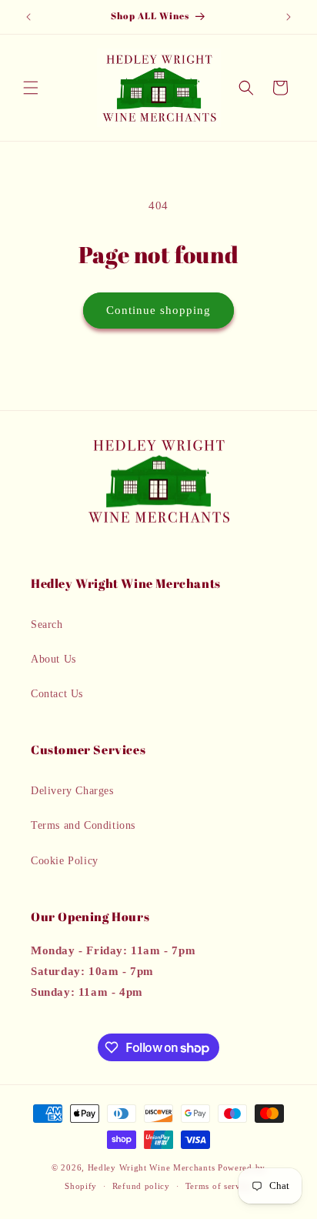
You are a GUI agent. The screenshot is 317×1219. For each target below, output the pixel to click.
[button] (31, 88)
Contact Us (57, 694)
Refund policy (141, 1186)
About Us (53, 659)
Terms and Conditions (83, 825)
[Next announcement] (288, 17)
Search (47, 624)
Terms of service (218, 1186)
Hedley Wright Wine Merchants (151, 1167)
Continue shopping (158, 310)
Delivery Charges (72, 791)
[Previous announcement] (28, 17)
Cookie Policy (64, 861)
